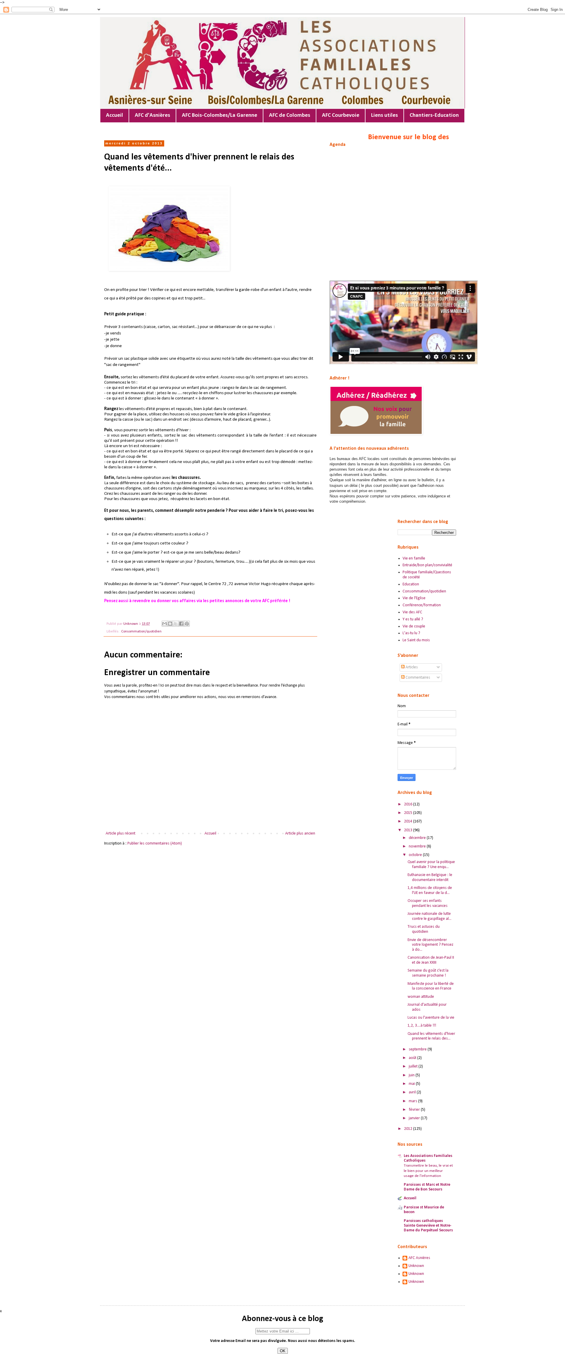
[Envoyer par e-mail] (164, 624)
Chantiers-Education (434, 115)
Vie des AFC (412, 612)
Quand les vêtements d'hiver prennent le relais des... (431, 1036)
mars (413, 1101)
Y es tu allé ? (413, 619)
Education (411, 584)
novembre (418, 846)
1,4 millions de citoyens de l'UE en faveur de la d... (430, 890)
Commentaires (417, 677)
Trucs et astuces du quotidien (424, 929)
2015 (408, 813)
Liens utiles (384, 115)
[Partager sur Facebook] (181, 624)
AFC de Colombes (289, 115)
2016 (408, 804)
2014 (408, 821)
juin (412, 1075)
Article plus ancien (300, 833)
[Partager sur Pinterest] (187, 624)
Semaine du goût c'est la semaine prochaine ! (428, 973)
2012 (408, 1129)
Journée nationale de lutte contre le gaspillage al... (429, 916)
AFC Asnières (419, 1258)
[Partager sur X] (176, 624)
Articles (411, 667)
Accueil (114, 115)
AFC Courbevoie (340, 115)
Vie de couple (414, 626)
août (413, 1058)
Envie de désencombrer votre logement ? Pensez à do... (430, 945)
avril (413, 1092)
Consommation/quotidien (141, 631)
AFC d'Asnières (152, 115)
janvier (415, 1118)
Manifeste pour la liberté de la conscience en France (431, 986)
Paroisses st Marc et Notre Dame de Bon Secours (427, 1187)
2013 (408, 830)
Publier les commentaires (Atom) (154, 843)
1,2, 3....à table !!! (422, 1025)
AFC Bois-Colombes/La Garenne (219, 115)
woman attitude (421, 997)
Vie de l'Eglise (414, 598)
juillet (413, 1066)
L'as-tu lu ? (411, 633)
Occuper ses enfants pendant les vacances (428, 903)
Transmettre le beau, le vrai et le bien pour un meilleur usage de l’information (428, 1171)
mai (412, 1084)
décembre (418, 838)
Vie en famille (414, 558)
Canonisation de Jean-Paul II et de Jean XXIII (431, 960)
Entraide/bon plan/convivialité (427, 565)
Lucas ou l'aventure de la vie (431, 1017)
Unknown (416, 1266)
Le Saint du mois (416, 640)
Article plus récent (120, 833)
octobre (416, 855)
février (415, 1109)
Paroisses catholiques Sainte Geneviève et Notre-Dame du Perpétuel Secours (428, 1226)
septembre (418, 1049)
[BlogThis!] (170, 624)
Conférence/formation (422, 605)
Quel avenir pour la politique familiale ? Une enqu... (431, 864)
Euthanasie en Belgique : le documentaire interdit (430, 877)
